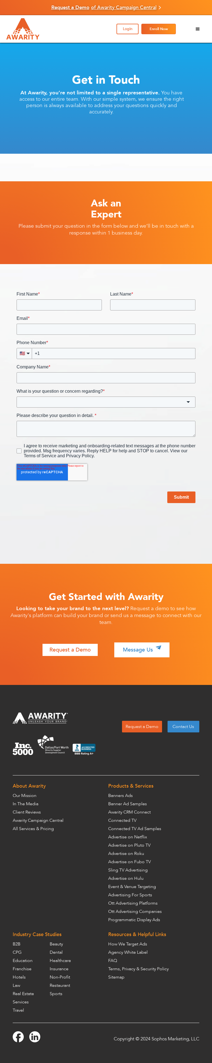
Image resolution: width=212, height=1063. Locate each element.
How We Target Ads (127, 944)
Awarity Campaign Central (38, 820)
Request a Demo (70, 649)
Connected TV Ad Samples (134, 829)
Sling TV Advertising (128, 870)
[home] (39, 29)
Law (16, 985)
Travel (18, 1010)
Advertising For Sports (130, 895)
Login (127, 28)
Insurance (59, 969)
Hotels (19, 977)
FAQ (112, 961)
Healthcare (60, 961)
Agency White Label (128, 952)
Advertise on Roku (126, 854)
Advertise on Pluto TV (129, 845)
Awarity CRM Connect (129, 812)
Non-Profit (60, 977)
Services (21, 1002)
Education (23, 961)
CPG (17, 952)
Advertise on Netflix (127, 837)
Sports (56, 994)
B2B (16, 944)
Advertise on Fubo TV (129, 862)
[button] (198, 29)
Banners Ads (120, 796)
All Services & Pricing (33, 829)
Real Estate (23, 994)
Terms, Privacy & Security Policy (138, 969)
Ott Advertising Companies (135, 911)
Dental (56, 952)
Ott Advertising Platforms (133, 903)
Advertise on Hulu (126, 878)
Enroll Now (159, 28)
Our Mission (24, 796)
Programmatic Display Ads (134, 920)
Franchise (22, 969)
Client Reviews (27, 812)
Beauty (56, 944)
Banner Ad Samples (127, 804)
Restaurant (60, 985)
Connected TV (122, 820)
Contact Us (183, 727)
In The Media (25, 804)
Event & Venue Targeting (132, 887)
